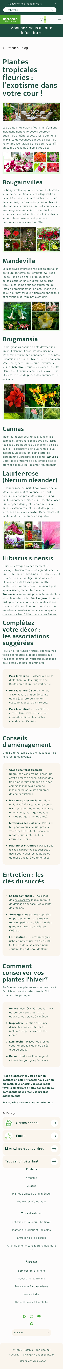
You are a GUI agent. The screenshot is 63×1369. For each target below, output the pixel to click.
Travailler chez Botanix (31, 1278)
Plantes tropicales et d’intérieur (31, 1193)
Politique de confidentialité (38, 1354)
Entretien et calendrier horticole (31, 1222)
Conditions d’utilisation (33, 1360)
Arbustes (31, 1178)
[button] (59, 19)
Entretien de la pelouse (31, 1237)
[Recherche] (52, 10)
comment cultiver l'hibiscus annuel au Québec (30, 614)
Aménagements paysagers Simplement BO (31, 1248)
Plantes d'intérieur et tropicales (31, 1229)
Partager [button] (11, 1113)
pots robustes (22, 899)
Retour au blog (17, 48)
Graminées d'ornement (31, 1201)
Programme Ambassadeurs (31, 1286)
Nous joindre (31, 1294)
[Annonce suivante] (55, 3)
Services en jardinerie (31, 1270)
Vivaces (31, 1185)
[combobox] (29, 9)
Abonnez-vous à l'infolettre (31, 1302)
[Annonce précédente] (4, 3)
